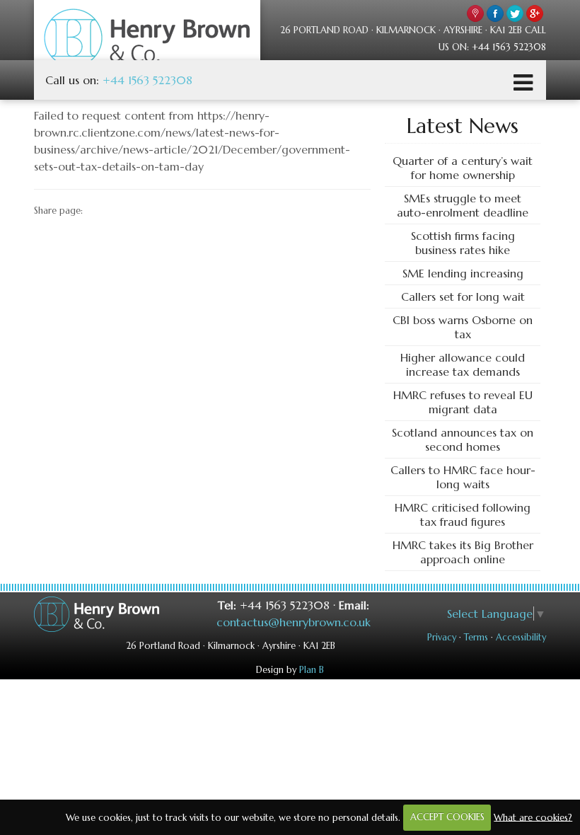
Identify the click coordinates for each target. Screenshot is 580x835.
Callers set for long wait (463, 296)
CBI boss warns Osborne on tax (463, 327)
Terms (476, 637)
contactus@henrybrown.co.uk (293, 622)
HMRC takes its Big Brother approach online (463, 552)
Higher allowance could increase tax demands (462, 364)
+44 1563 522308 (147, 80)
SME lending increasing (462, 273)
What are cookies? (533, 817)
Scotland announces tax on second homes (462, 439)
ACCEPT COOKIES (447, 817)
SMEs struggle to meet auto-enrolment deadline (462, 205)
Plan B (311, 670)
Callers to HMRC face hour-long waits (462, 477)
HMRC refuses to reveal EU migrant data (463, 402)
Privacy (441, 637)
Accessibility (521, 637)
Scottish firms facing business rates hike (463, 243)
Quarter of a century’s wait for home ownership (463, 168)
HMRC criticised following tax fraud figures (462, 514)
